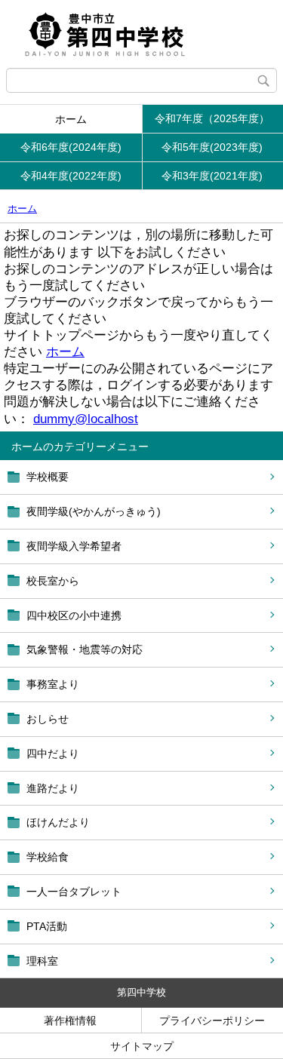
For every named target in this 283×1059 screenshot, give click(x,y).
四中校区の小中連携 (74, 615)
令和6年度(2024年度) (71, 147)
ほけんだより (58, 822)
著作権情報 (70, 1020)
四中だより (52, 753)
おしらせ (47, 719)
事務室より (52, 684)
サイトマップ (142, 1046)
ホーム (71, 119)
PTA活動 (46, 926)
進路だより (52, 788)
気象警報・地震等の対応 (84, 649)
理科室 (42, 961)
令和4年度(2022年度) (71, 176)
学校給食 (47, 857)
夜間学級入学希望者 (74, 546)
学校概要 (47, 477)
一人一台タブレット (74, 892)
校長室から (52, 581)
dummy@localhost (85, 419)
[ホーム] (141, 34)
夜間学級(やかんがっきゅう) (93, 511)
